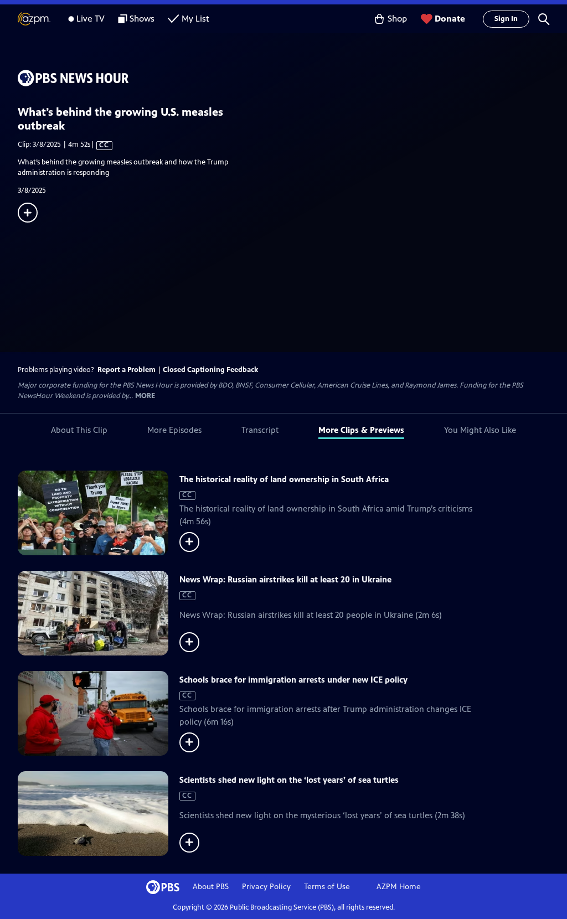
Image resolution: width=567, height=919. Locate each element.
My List (195, 18)
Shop (397, 18)
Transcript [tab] (260, 430)
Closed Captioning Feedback (210, 369)
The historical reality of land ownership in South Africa (284, 479)
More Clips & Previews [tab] (361, 430)
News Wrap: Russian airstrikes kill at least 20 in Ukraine (285, 579)
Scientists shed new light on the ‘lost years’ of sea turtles (289, 780)
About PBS (211, 886)
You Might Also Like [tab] (480, 430)
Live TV (90, 18)
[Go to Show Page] (292, 78)
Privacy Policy (266, 886)
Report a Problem (126, 369)
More (145, 396)
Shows (142, 18)
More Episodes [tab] (174, 430)
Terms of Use (327, 886)
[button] (543, 18)
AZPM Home (399, 886)
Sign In (506, 18)
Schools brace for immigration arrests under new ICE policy (293, 679)
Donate (450, 18)
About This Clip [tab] (79, 430)
